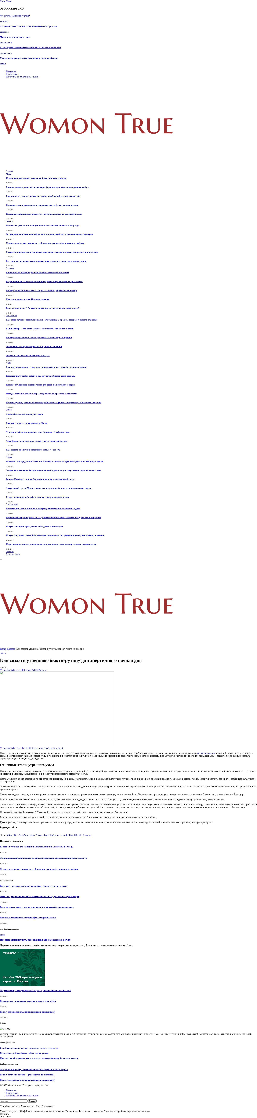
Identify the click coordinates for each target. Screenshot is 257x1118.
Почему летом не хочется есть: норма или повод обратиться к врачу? (41, 290)
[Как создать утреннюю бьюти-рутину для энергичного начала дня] (57, 745)
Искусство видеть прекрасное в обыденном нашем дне (34, 526)
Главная (9, 171)
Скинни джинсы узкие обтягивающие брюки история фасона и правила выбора (47, 187)
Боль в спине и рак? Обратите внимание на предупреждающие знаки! (42, 308)
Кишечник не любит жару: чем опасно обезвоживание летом (37, 272)
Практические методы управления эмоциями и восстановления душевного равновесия (51, 544)
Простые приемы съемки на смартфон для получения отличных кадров (43, 508)
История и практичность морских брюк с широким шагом (36, 178)
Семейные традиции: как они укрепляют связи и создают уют (29, 1048)
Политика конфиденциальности (22, 76)
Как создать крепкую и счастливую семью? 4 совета (33, 450)
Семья (3, 64)
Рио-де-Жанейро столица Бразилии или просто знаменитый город (40, 479)
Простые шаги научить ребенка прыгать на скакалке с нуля (35, 939)
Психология (6, 42)
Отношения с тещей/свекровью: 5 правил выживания (34, 346)
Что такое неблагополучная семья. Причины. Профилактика (37, 432)
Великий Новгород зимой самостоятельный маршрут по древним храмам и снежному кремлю (54, 461)
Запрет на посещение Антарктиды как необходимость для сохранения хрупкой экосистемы (53, 470)
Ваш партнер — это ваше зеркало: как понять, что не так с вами (39, 329)
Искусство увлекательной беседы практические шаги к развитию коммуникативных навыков (55, 535)
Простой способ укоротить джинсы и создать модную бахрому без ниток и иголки (39, 1058)
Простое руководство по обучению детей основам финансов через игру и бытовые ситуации (53, 402)
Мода (8, 174)
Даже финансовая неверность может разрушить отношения (37, 441)
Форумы (10, 551)
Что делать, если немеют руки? (15, 16)
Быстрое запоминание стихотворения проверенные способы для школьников (46, 367)
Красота (9, 221)
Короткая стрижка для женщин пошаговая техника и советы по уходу (42, 225)
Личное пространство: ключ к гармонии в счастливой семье (29, 58)
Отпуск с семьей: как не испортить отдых (28, 355)
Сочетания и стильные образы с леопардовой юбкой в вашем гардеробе (43, 196)
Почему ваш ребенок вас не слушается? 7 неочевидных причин (39, 337)
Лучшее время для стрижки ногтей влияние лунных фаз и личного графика (45, 243)
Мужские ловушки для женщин (15, 37)
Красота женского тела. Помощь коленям (27, 299)
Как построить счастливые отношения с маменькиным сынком (30, 48)
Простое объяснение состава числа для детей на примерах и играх (40, 385)
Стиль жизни (12, 504)
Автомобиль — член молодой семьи (24, 414)
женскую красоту (206, 753)
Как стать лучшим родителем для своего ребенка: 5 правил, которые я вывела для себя (51, 320)
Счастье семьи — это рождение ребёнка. (27, 423)
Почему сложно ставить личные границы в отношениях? (27, 1012)
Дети (8, 363)
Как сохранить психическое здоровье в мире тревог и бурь (28, 1001)
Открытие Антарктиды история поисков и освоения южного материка (34, 1069)
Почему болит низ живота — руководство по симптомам (27, 1075)
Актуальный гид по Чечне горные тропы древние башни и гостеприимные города (48, 488)
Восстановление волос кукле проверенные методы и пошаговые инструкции (46, 261)
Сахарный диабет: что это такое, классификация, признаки (28, 26)
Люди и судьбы (13, 554)
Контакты (11, 71)
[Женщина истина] (86, 166)
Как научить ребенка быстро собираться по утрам (24, 1053)
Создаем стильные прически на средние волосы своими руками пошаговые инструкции (52, 252)
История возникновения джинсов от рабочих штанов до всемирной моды (44, 214)
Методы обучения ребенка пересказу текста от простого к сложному (41, 393)
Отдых (9, 457)
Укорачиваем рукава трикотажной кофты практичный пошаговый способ (35, 990)
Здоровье (4, 21)
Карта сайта (12, 74)
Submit (32, 1101)
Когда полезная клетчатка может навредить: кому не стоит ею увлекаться (44, 281)
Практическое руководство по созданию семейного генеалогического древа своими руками (53, 517)
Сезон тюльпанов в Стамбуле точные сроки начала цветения (37, 497)
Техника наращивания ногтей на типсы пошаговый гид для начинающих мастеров (49, 234)
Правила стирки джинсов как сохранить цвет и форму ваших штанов (42, 205)
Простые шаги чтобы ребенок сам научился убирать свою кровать (40, 376)
